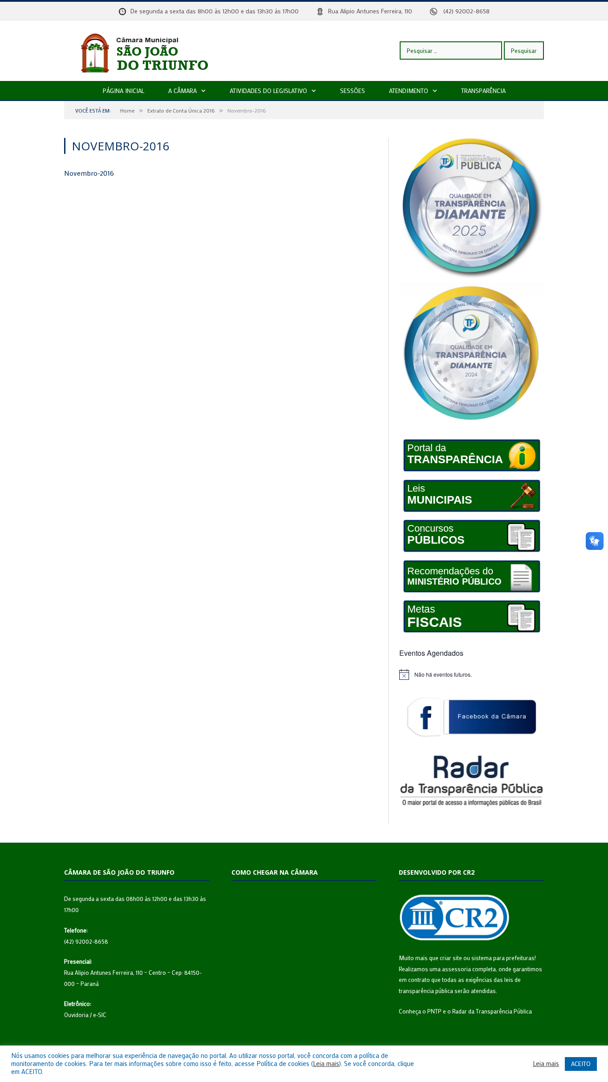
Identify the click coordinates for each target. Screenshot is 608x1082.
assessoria (456, 969)
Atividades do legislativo (268, 90)
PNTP (434, 1011)
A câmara (182, 90)
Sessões (352, 90)
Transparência (483, 90)
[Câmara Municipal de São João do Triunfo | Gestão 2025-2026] (153, 50)
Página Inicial (123, 90)
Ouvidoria (76, 1014)
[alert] (471, 674)
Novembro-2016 (89, 173)
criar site (451, 957)
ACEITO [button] (581, 1063)
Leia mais (326, 1064)
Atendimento (408, 90)
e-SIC (99, 1014)
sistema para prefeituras (503, 957)
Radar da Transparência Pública (492, 1011)
